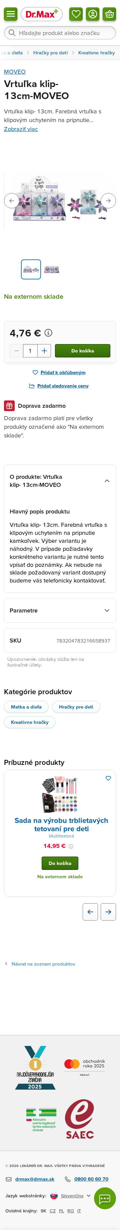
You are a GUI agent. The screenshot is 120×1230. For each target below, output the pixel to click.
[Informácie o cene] (48, 332)
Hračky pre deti (76, 707)
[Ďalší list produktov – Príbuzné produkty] (108, 912)
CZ (53, 1210)
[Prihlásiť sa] (92, 14)
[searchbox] (60, 32)
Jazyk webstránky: (25, 1195)
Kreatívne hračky (30, 722)
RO (70, 1210)
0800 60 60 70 (91, 1179)
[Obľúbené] (76, 14)
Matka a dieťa (26, 707)
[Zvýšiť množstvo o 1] (44, 350)
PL (61, 1210)
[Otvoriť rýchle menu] (10, 14)
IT (79, 1210)
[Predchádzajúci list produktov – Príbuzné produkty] (90, 912)
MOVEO (15, 71)
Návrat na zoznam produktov (43, 964)
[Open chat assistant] (105, 1198)
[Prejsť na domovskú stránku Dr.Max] (42, 14)
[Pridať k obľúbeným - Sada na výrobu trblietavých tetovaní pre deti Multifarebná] (108, 778)
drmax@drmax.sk (34, 1179)
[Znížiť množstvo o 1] (16, 350)
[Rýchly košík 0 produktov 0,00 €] (109, 14)
